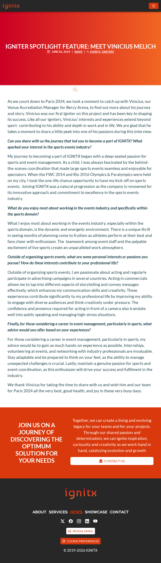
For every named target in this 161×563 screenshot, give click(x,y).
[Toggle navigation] (153, 6)
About (39, 512)
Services (58, 512)
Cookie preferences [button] (83, 541)
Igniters (108, 51)
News (78, 51)
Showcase (96, 512)
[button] (80, 531)
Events (95, 51)
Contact (119, 512)
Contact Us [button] (114, 461)
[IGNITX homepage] (80, 498)
